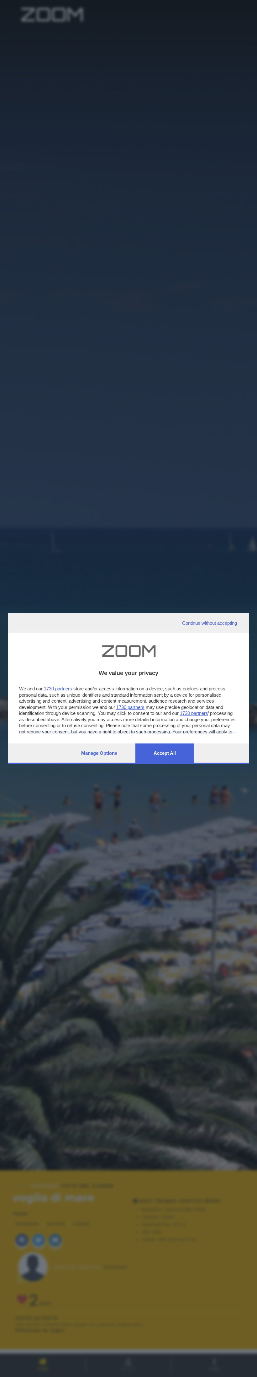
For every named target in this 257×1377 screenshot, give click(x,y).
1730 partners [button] (58, 688)
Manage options (99, 753)
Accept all (165, 753)
